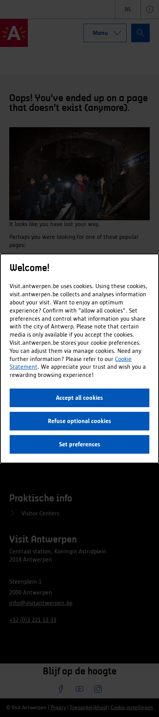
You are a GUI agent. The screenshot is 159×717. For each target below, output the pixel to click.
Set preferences (79, 444)
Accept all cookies (79, 397)
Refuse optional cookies (79, 421)
